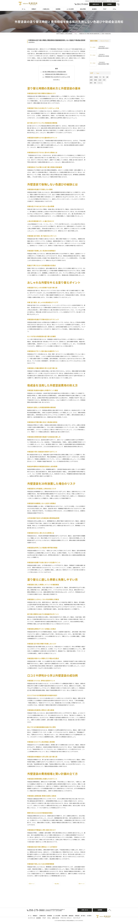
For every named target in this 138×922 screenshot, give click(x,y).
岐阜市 (91, 77)
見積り (91, 82)
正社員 (100, 80)
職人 (104, 77)
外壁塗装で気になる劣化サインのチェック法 (57, 77)
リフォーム (100, 82)
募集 (107, 77)
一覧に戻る (56, 883)
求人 (100, 77)
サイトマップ (76, 918)
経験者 (95, 80)
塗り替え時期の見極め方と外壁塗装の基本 (54, 72)
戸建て (104, 80)
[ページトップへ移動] (109, 910)
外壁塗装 (96, 77)
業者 (95, 82)
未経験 (91, 80)
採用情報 (109, 4)
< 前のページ (31, 883)
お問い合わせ (96, 4)
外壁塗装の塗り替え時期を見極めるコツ (56, 74)
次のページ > (82, 883)
